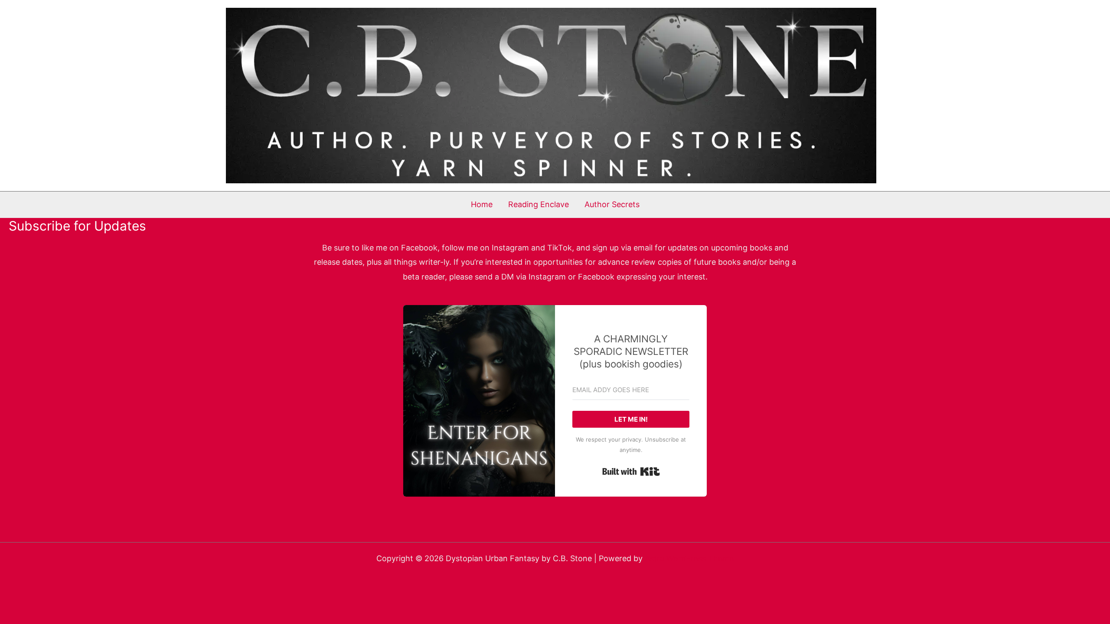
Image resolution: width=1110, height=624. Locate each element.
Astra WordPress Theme (689, 558)
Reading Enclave (538, 204)
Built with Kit (631, 471)
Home (482, 204)
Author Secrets (612, 204)
